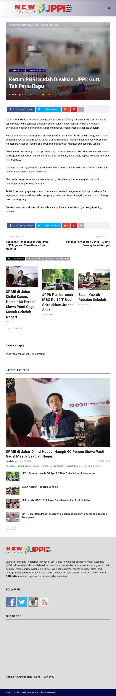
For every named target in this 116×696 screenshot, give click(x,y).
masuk (21, 353)
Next (17, 328)
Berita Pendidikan (17, 70)
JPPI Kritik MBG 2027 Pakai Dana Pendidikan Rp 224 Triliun (56, 500)
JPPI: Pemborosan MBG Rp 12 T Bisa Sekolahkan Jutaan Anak (58, 473)
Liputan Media (32, 70)
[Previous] (8, 528)
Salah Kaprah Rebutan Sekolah (40, 486)
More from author (36, 259)
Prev (10, 328)
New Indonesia (12, 461)
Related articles (15, 259)
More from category (58, 259)
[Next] (13, 528)
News (42, 70)
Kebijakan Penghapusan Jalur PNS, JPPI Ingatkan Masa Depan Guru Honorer (27, 245)
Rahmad (13, 94)
